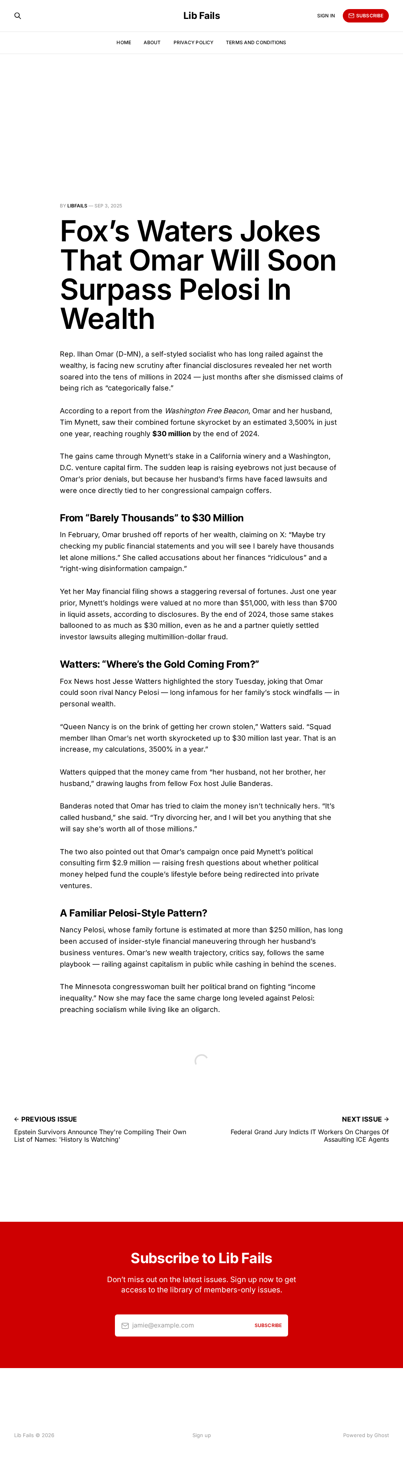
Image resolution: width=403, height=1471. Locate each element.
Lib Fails (201, 16)
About (152, 42)
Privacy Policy (194, 42)
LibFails (77, 206)
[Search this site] (18, 16)
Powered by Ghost (366, 1435)
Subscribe (369, 16)
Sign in (326, 16)
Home (123, 42)
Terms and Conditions (256, 42)
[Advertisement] (201, 113)
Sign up (201, 1435)
